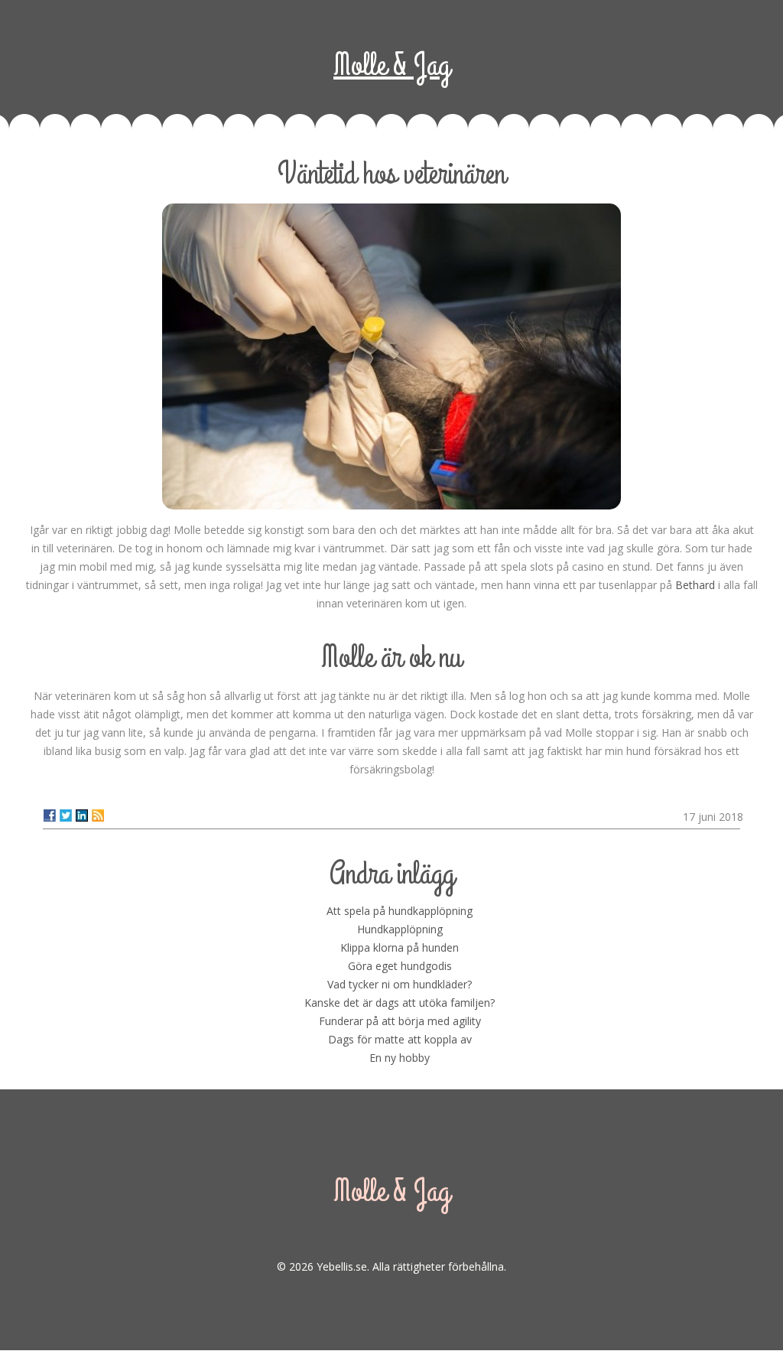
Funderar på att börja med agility (400, 1021)
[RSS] (98, 815)
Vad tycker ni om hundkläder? (399, 984)
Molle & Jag (391, 65)
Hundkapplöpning (400, 929)
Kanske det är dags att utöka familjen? (399, 1002)
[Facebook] (50, 815)
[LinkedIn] (82, 815)
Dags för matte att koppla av (400, 1039)
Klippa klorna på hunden (399, 947)
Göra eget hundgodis (400, 966)
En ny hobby (399, 1057)
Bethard (695, 585)
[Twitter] (66, 815)
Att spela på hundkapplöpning (400, 910)
